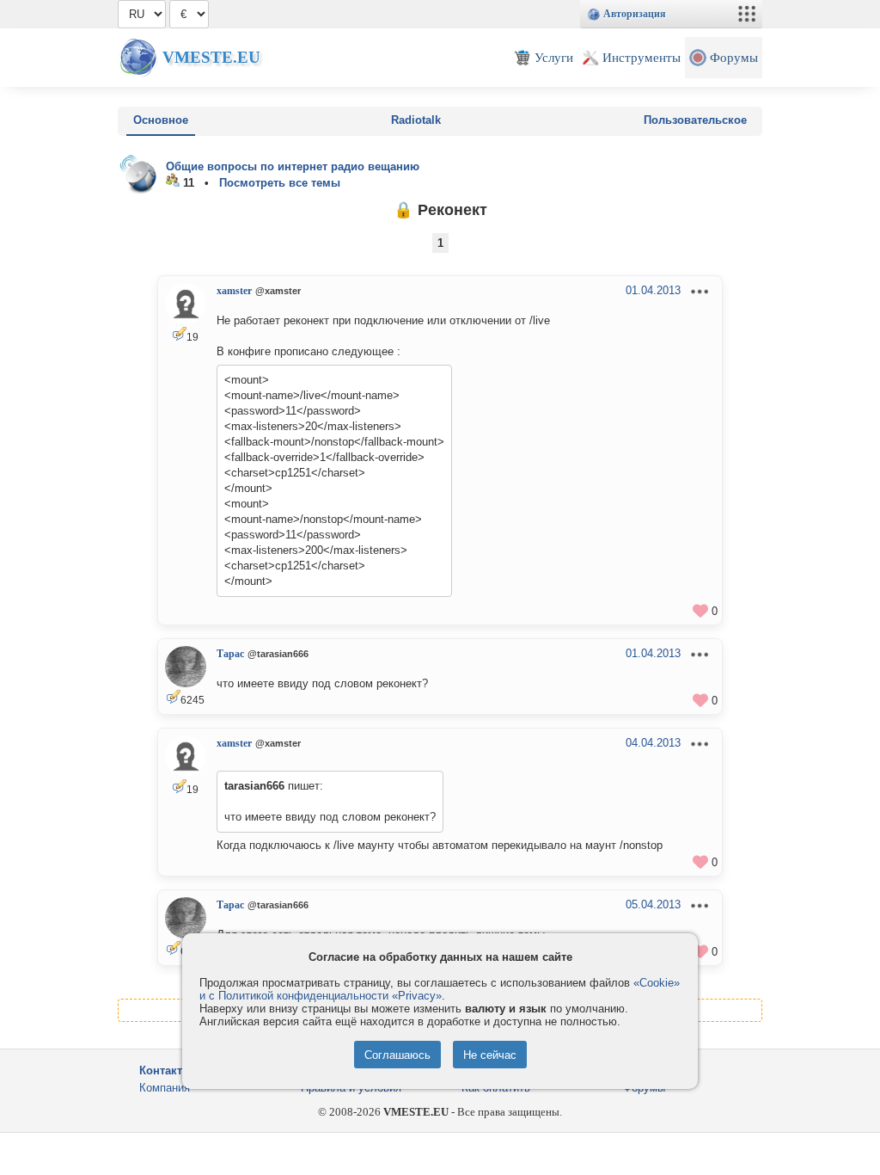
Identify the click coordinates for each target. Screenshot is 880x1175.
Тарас (230, 654)
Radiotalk (416, 120)
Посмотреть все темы (279, 182)
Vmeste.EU (211, 57)
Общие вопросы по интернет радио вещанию (292, 166)
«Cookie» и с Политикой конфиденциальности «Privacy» (439, 989)
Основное (160, 120)
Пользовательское (695, 120)
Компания (164, 1087)
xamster (234, 291)
